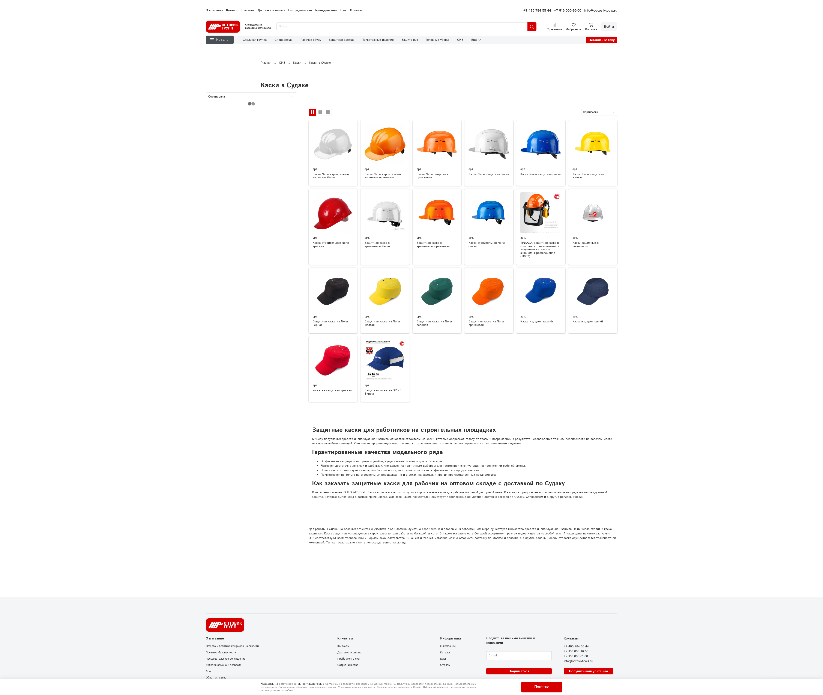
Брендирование (326, 10)
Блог (343, 10)
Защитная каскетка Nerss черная (330, 323)
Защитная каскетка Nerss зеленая (434, 323)
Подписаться (519, 671)
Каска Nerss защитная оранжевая (432, 176)
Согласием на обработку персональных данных (307, 687)
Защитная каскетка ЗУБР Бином (383, 392)
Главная (266, 63)
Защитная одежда (341, 40)
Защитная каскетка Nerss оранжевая (486, 323)
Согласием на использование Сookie (399, 687)
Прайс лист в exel (348, 659)
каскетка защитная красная (332, 390)
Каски (297, 63)
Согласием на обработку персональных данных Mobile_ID (360, 684)
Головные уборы (437, 40)
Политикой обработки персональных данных (424, 684)
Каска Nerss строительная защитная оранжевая (383, 176)
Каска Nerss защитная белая (489, 174)
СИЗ (460, 40)
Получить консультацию (588, 671)
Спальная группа (255, 40)
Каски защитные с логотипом (585, 244)
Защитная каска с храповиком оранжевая (433, 244)
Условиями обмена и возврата (356, 687)
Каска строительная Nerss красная (331, 244)
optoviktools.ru (288, 684)
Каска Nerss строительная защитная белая (331, 176)
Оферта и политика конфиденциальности (232, 646)
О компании (214, 10)
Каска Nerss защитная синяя (540, 174)
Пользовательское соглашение (225, 659)
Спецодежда (283, 40)
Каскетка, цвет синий (587, 321)
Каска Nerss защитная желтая (588, 176)
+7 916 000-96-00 (567, 10)
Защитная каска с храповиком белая (377, 244)
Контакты (248, 10)
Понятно (541, 687)
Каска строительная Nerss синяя (487, 244)
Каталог (232, 10)
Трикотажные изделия (377, 40)
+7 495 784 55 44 (537, 10)
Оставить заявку (602, 40)
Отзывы (356, 10)
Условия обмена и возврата (224, 665)
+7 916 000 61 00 (576, 656)
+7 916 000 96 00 (576, 651)
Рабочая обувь (310, 40)
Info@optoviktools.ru (600, 10)
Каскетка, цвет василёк (537, 321)
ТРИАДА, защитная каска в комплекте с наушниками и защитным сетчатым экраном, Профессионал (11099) (539, 250)
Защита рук (409, 40)
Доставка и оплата (271, 10)
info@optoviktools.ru (578, 661)
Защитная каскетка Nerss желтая (382, 323)
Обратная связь (216, 678)
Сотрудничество (300, 10)
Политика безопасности (221, 652)
